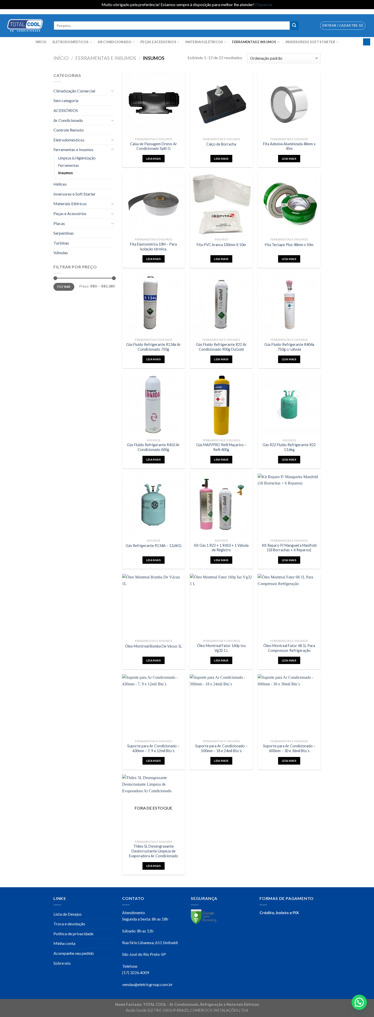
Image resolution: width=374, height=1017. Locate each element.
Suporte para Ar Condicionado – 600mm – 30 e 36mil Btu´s (289, 748)
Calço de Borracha (221, 144)
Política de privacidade (73, 933)
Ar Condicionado (114, 42)
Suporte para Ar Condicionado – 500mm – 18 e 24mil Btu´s (221, 748)
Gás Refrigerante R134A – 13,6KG (153, 545)
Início (41, 42)
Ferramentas (68, 165)
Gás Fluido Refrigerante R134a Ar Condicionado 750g (153, 346)
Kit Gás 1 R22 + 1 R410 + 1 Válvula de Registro (221, 547)
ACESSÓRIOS (65, 110)
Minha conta (64, 943)
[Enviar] (294, 25)
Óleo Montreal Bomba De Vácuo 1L (153, 646)
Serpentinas (63, 233)
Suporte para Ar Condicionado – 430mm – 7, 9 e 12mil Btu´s (153, 748)
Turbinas (61, 242)
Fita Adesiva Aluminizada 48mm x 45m (289, 146)
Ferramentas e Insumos (254, 42)
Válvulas (60, 252)
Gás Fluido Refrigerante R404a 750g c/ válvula (289, 346)
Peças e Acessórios (158, 42)
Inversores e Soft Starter (310, 42)
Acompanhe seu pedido (73, 953)
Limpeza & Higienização (77, 158)
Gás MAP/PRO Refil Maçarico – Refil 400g (221, 447)
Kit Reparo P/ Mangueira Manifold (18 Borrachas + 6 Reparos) (289, 547)
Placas (59, 223)
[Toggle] (112, 91)
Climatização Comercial (74, 90)
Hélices (60, 184)
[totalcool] (25, 25)
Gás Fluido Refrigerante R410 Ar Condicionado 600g (153, 447)
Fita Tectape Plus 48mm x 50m (289, 245)
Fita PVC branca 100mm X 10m (221, 245)
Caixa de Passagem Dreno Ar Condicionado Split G (153, 146)
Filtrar (63, 286)
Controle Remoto (68, 129)
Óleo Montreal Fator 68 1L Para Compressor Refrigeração (289, 648)
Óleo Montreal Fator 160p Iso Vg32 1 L (221, 648)
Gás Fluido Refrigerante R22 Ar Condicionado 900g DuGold (221, 346)
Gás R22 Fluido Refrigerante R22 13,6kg (289, 447)
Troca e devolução (69, 923)
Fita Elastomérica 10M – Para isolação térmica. (153, 246)
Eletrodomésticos (70, 42)
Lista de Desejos (67, 914)
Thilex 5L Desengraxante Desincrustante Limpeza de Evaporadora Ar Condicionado (153, 851)
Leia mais (153, 158)
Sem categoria (65, 100)
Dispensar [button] (264, 4)
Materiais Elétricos (204, 42)
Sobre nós (62, 963)
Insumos (65, 173)
